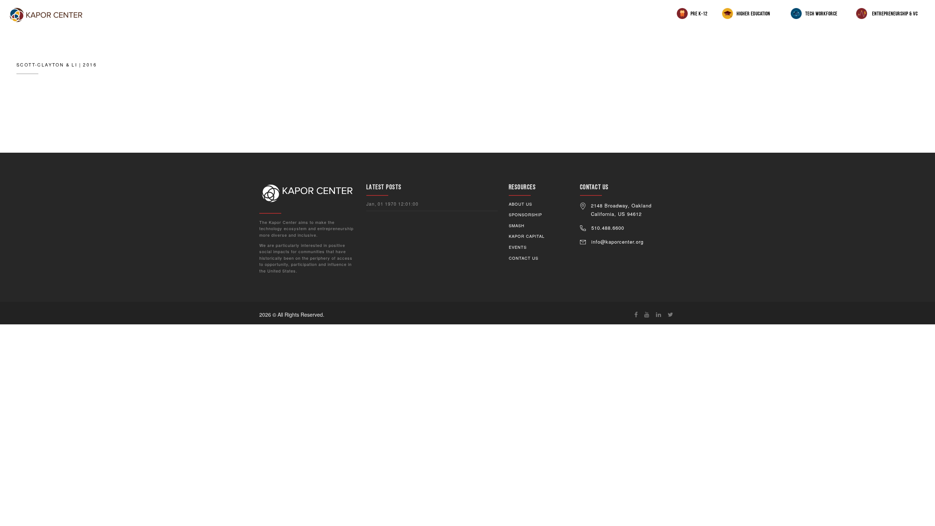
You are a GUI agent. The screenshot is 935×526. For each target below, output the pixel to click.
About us (520, 204)
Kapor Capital (527, 236)
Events (518, 247)
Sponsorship (525, 214)
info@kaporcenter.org (617, 241)
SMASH (516, 225)
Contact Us (523, 258)
